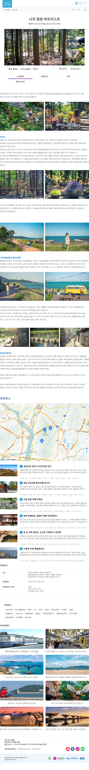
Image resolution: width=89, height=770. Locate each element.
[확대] (87, 439)
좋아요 (77, 69)
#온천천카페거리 (48, 613)
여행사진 (44, 76)
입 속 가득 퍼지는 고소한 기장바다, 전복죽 (41, 532)
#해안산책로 (55, 609)
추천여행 (7, 9)
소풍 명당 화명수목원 (31, 499)
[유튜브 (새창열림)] (68, 749)
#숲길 (47, 609)
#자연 (29, 609)
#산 (35, 609)
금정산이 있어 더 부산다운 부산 (36, 466)
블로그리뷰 (20, 81)
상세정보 (20, 76)
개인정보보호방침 (10, 749)
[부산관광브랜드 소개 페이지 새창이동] (82, 758)
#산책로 (64, 609)
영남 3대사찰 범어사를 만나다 (35, 482)
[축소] (87, 457)
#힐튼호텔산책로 (61, 613)
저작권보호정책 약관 (23, 749)
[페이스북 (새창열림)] (73, 749)
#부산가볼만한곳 (19, 609)
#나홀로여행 (29, 613)
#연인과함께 (9, 617)
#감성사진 (19, 613)
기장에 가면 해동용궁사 (32, 548)
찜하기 (64, 69)
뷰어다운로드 (36, 749)
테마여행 (14, 9)
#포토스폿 (28, 617)
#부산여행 (8, 609)
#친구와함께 (73, 613)
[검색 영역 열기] (81, 4)
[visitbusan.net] (7, 4)
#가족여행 (19, 617)
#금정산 (37, 613)
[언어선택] (76, 3)
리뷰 (35, 68)
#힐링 (71, 609)
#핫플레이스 (9, 613)
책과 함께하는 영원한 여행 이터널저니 (39, 515)
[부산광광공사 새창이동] (72, 758)
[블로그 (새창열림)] (83, 749)
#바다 (40, 609)
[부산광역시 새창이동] (59, 758)
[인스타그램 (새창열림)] (78, 749)
